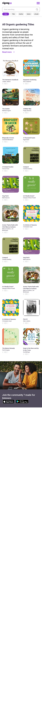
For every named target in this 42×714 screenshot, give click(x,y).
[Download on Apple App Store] (8, 402)
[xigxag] (7, 3)
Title (13, 14)
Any (5, 14)
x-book (36, 14)
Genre (28, 14)
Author (21, 14)
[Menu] (38, 3)
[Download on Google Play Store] (22, 402)
